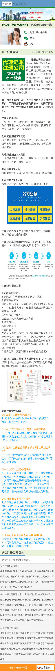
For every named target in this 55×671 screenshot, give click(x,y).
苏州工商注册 (35, 648)
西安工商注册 (46, 638)
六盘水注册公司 (21, 605)
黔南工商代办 (18, 615)
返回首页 (6, 4)
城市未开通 (41, 32)
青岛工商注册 (24, 654)
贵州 (44, 52)
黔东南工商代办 (33, 615)
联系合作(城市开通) (40, 24)
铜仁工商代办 (47, 615)
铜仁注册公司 (47, 599)
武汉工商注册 (33, 638)
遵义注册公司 (44, 594)
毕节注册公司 (6, 605)
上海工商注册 (20, 633)
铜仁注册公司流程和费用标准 (16, 560)
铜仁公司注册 (19, 4)
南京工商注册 (46, 643)
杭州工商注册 (20, 638)
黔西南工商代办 (36, 620)
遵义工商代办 (44, 610)
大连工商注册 (11, 654)
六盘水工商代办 (21, 620)
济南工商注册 (38, 654)
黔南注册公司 (18, 599)
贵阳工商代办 (31, 610)
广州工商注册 (33, 633)
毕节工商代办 (7, 620)
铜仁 (51, 52)
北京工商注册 (6, 633)
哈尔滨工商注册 (7, 648)
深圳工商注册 (46, 633)
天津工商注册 (6, 638)
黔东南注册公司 (32, 599)
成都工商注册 (6, 643)
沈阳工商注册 (22, 648)
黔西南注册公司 (36, 605)
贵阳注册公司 (30, 594)
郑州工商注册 (20, 643)
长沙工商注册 (33, 643)
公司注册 (35, 52)
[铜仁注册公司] (11, 44)
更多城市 (49, 605)
